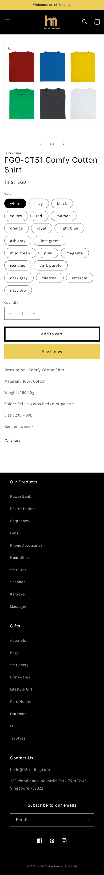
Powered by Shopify (65, 866)
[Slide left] (40, 143)
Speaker (17, 581)
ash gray (18, 240)
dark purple (50, 265)
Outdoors (18, 713)
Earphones (19, 520)
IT (11, 725)
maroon (64, 215)
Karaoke (17, 593)
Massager (18, 606)
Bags (14, 652)
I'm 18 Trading (45, 866)
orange (16, 228)
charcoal (50, 277)
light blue (69, 228)
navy (38, 203)
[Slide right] (63, 143)
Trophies (17, 738)
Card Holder (21, 701)
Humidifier (19, 557)
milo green (20, 252)
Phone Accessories (26, 545)
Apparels (18, 640)
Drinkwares (20, 676)
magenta (74, 252)
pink (48, 252)
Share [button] (16, 440)
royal (41, 228)
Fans (14, 532)
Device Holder (22, 508)
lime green (49, 240)
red (39, 215)
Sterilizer (18, 569)
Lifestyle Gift (21, 689)
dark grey (19, 277)
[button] (7, 22)
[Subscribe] (88, 819)
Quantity (11, 302)
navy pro (18, 290)
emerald (80, 277)
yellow (16, 215)
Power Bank (20, 496)
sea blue (18, 265)
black (62, 203)
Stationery (19, 664)
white (15, 203)
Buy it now (52, 351)
